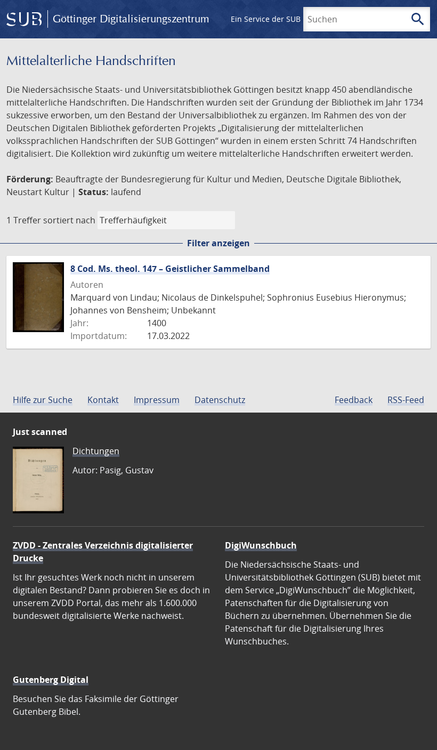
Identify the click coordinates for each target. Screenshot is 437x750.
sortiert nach (69, 220)
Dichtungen (95, 451)
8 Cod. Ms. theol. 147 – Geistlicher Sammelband (170, 269)
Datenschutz (220, 400)
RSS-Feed (405, 400)
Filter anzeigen (218, 243)
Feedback (354, 400)
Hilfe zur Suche (42, 400)
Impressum (157, 400)
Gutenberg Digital (50, 680)
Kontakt (103, 400)
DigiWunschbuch (261, 545)
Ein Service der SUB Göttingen (284, 19)
